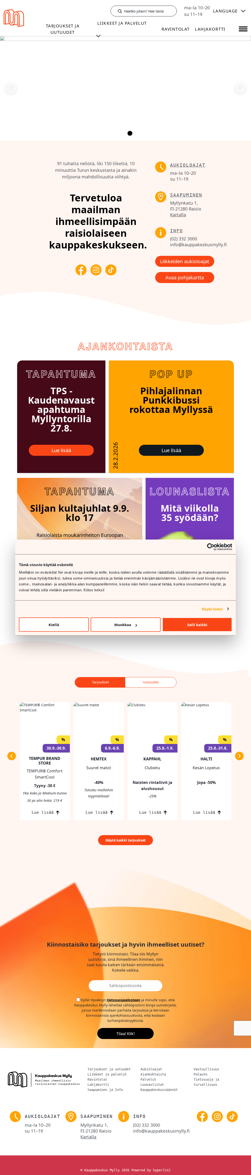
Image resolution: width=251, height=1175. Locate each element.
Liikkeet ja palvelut (122, 23)
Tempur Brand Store (44, 761)
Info (176, 230)
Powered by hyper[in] (151, 1170)
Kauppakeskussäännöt (159, 1090)
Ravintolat (176, 29)
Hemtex (99, 759)
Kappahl (152, 759)
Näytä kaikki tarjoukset (125, 840)
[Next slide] (240, 88)
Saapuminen (186, 195)
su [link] (193, 14)
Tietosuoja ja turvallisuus (206, 1082)
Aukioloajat (188, 165)
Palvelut (148, 1079)
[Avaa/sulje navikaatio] (243, 29)
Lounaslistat (152, 1085)
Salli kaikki (197, 624)
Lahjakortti (210, 29)
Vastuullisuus (206, 1069)
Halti (206, 759)
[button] (45, 761)
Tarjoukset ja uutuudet (63, 29)
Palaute (200, 1074)
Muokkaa (122, 624)
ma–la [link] (197, 8)
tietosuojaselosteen (123, 1000)
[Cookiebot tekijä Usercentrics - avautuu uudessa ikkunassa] (210, 546)
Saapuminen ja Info (105, 1090)
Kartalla (178, 215)
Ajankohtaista (153, 1074)
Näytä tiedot (212, 609)
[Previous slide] (10, 88)
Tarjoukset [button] (100, 682)
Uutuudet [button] (151, 682)
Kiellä (54, 624)
